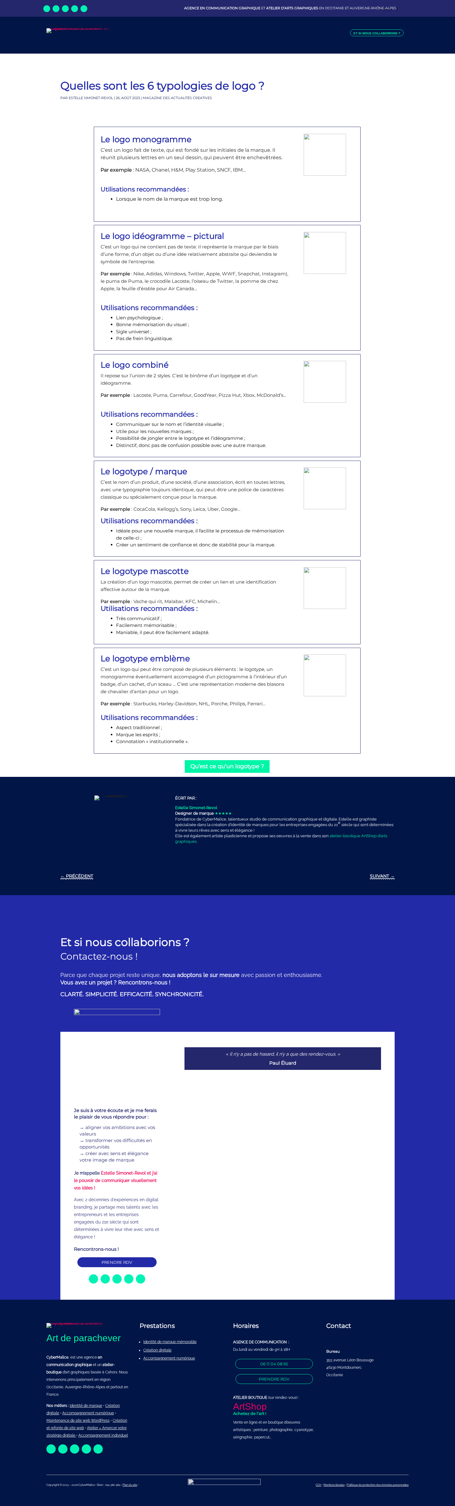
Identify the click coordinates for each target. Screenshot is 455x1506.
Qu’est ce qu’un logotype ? (227, 766)
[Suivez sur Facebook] (46, 8)
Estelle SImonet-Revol (91, 98)
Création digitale (157, 1350)
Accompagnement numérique (169, 1358)
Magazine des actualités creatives (177, 98)
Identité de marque (86, 1405)
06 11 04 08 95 (274, 1363)
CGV (318, 1484)
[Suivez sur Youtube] (74, 8)
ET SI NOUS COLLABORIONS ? (376, 33)
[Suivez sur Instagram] (65, 8)
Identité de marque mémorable (170, 1342)
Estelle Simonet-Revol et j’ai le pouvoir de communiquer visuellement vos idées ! (115, 1180)
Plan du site (130, 1484)
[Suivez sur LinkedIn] (56, 8)
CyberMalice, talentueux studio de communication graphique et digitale (269, 819)
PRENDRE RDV (117, 1262)
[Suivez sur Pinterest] (83, 8)
